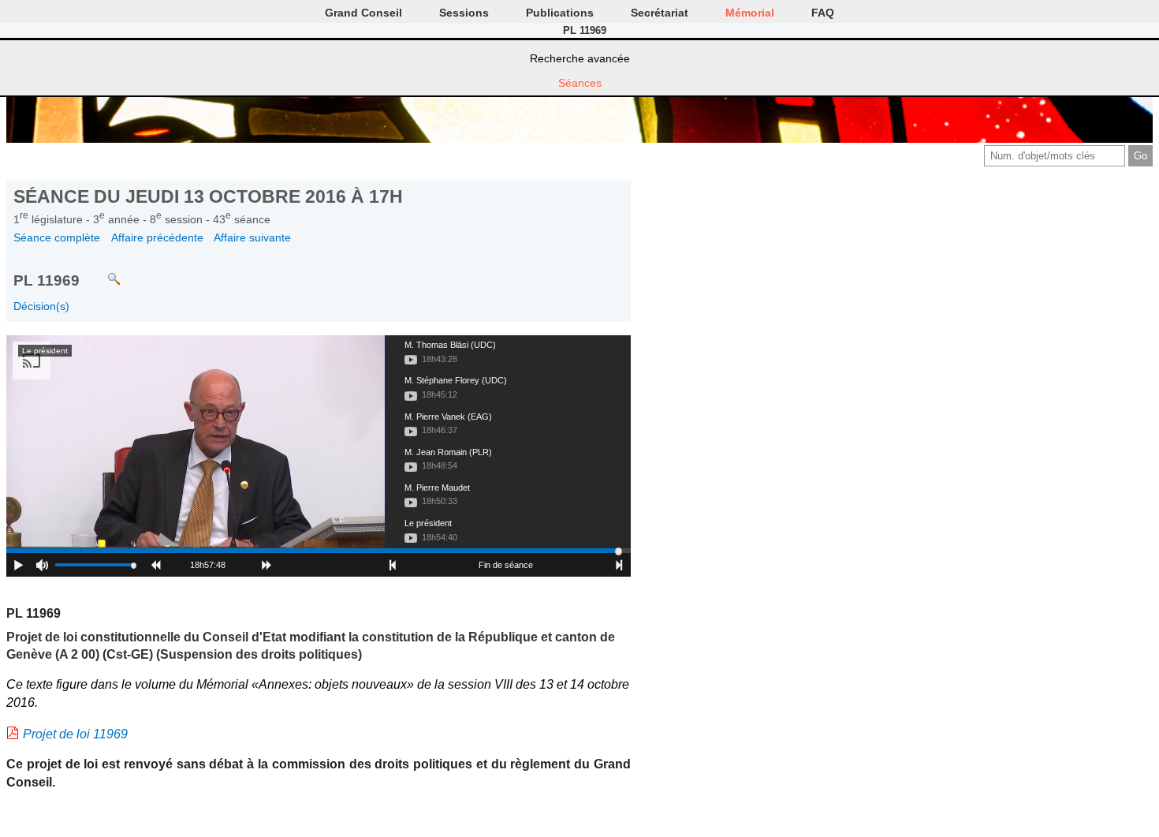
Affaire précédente (157, 237)
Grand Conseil (363, 12)
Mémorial (749, 12)
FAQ (822, 12)
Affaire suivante (252, 237)
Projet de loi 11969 (75, 734)
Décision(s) (41, 306)
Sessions (464, 12)
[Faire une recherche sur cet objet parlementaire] (102, 272)
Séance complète (56, 237)
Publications (560, 12)
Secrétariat (659, 12)
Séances (580, 83)
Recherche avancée (580, 58)
